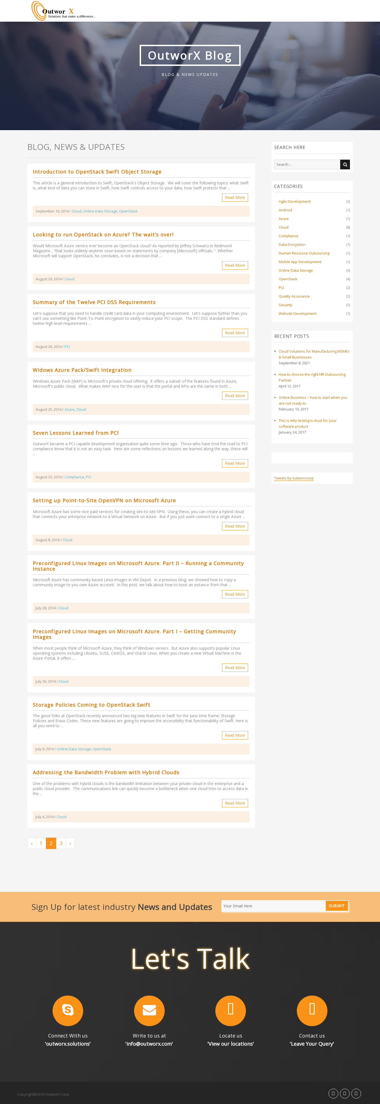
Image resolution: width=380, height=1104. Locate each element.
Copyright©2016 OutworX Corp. (43, 1094)
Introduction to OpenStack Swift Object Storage (97, 171)
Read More (235, 197)
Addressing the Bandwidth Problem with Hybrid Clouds (106, 772)
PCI (67, 346)
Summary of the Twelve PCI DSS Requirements (94, 302)
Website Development (297, 313)
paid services (101, 511)
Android (285, 209)
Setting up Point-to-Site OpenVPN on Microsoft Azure (104, 500)
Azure (70, 409)
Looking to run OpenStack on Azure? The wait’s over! (103, 234)
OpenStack (128, 211)
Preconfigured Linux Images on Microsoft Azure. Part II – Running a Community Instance (138, 566)
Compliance (74, 476)
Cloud (77, 211)
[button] (68, 1011)
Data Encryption (292, 244)
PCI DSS (200, 318)
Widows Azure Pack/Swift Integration (82, 370)
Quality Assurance (294, 296)
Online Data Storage (100, 211)
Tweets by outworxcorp (294, 478)
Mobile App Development (300, 261)
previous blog (174, 579)
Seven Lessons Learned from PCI (76, 432)
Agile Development (294, 201)
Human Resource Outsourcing (304, 253)
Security (285, 304)
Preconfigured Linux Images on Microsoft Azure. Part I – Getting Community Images (134, 634)
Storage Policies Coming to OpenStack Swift (91, 704)
